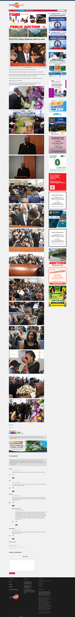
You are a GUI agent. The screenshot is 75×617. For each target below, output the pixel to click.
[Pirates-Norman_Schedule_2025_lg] (57, 227)
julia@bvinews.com (27, 585)
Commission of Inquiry (29, 10)
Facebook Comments (12, 548)
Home (11, 10)
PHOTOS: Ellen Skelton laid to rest (27, 39)
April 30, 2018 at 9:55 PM (19, 510)
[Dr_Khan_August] (57, 153)
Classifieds (21, 10)
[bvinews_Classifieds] (57, 284)
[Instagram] (19, 433)
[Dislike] (13, 474)
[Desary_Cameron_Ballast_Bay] (57, 265)
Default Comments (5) (12, 545)
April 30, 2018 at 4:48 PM (16, 482)
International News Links (13, 589)
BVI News (21, 616)
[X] (12, 433)
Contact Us (16, 10)
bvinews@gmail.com (27, 581)
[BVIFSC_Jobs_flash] (57, 30)
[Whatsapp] (17, 433)
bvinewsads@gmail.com (28, 589)
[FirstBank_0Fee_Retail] (57, 171)
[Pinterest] (15, 433)
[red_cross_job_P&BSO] (57, 190)
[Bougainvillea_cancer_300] (57, 97)
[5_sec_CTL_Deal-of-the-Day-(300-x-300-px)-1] (57, 115)
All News (11, 41)
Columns (10, 584)
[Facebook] (10, 433)
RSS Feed (40, 585)
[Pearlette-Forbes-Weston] (57, 209)
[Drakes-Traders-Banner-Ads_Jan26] (28, 24)
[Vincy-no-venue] (57, 306)
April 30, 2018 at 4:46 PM (16, 470)
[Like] (9, 474)
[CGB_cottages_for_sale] (28, 452)
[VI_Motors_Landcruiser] (57, 134)
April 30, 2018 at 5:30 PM (16, 495)
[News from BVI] (16, 8)
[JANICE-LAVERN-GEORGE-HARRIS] (57, 246)
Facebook (40, 583)
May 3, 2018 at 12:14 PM (16, 530)
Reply (13, 491)
